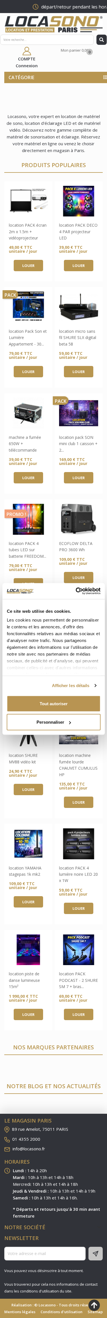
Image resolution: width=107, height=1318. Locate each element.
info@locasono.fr (29, 1148)
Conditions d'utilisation (61, 1311)
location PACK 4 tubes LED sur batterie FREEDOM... (27, 550)
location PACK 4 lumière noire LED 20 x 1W (78, 874)
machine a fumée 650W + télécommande (25, 444)
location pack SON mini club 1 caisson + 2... (78, 444)
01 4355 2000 (26, 1139)
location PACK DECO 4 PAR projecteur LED (78, 231)
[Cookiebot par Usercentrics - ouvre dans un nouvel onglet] (76, 591)
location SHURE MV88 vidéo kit (23, 758)
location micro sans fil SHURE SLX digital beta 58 (77, 338)
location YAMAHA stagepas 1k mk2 (25, 871)
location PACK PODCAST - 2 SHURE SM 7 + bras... (78, 980)
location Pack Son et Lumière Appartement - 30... (28, 338)
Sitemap (95, 1311)
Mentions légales (19, 1311)
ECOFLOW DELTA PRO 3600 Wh (75, 546)
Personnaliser (50, 722)
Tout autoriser (54, 703)
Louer (28, 265)
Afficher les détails (71, 685)
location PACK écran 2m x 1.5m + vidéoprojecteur (28, 231)
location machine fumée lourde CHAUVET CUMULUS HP (78, 765)
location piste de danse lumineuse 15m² (24, 980)
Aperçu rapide (28, 201)
